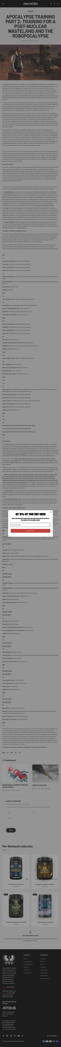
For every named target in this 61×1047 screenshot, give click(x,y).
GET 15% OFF (30, 530)
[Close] (51, 512)
